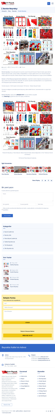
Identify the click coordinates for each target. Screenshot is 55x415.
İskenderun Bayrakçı (31, 174)
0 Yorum (23, 67)
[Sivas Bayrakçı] (8, 170)
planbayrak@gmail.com (43, 358)
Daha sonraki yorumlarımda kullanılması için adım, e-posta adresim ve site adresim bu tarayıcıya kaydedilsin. (25, 209)
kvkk (14, 411)
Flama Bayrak (42, 383)
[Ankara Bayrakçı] (20, 169)
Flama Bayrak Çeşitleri (10, 238)
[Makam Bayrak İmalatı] (7, 3)
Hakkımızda (24, 376)
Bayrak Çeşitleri (8, 231)
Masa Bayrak (42, 388)
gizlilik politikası (19, 411)
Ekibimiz (23, 388)
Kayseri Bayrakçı (14, 286)
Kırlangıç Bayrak (43, 391)
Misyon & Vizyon (25, 381)
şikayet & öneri (27, 411)
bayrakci (5, 67)
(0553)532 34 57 (20, 94)
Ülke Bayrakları (8, 248)
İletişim (22, 378)
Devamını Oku (7, 404)
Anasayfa (4, 11)
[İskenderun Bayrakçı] (32, 172)
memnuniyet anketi (6, 412)
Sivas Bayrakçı (5, 174)
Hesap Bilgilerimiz (25, 386)
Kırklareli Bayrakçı (43, 174)
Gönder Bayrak (42, 381)
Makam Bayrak (42, 386)
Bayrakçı (7, 235)
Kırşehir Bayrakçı (14, 272)
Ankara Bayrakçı (18, 174)
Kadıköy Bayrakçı (14, 264)
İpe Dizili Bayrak (42, 395)
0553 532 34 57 (28, 335)
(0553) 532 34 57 (44, 356)
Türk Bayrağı (8, 245)
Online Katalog (24, 383)
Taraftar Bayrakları (9, 241)
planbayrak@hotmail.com (44, 360)
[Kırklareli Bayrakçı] (45, 172)
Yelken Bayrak (42, 393)
